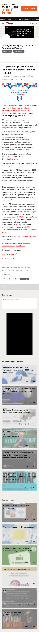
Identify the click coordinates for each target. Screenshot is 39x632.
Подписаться (7, 51)
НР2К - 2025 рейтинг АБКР (20, 271)
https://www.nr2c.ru (13, 159)
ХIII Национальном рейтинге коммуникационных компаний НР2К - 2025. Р (16, 110)
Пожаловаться (18, 51)
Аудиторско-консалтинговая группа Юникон (16, 244)
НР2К (8, 271)
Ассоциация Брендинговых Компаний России (17, 46)
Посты (4, 59)
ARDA (26, 227)
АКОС (18, 224)
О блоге (22, 59)
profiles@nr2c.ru (8, 258)
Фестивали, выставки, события (20, 267)
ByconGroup (23, 236)
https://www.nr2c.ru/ (9, 254)
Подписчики (13, 59)
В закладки (24, 279)
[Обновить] (17, 294)
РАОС (21, 217)
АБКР (4, 232)
